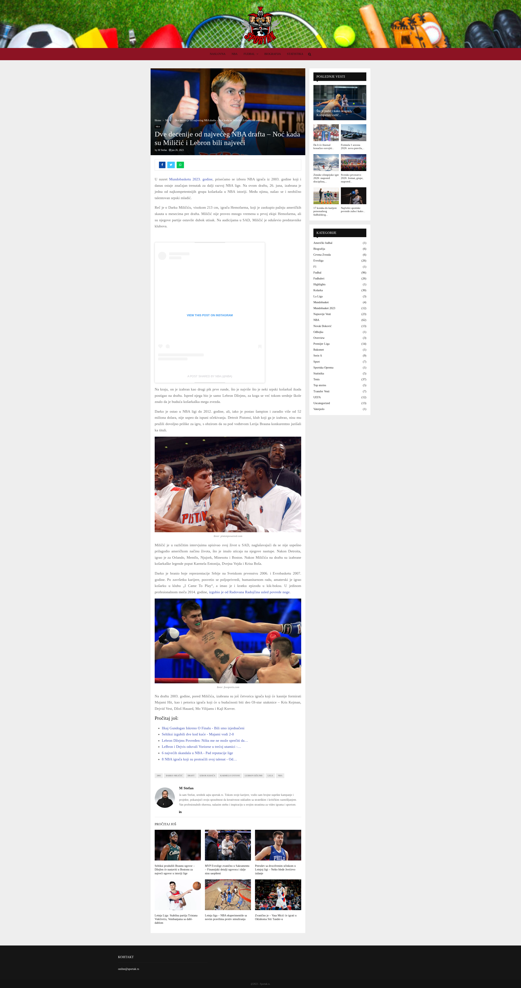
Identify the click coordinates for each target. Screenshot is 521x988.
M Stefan (162, 150)
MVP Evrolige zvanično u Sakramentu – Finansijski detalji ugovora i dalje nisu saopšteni (227, 869)
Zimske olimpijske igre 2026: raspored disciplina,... (326, 178)
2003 (159, 775)
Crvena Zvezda (322, 254)
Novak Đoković (322, 326)
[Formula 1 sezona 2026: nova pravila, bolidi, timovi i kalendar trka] (353, 132)
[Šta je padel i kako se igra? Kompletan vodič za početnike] (339, 102)
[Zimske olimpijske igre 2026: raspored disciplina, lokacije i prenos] (326, 162)
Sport (316, 361)
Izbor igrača (207, 775)
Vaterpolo (318, 409)
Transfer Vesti (321, 391)
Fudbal (249, 54)
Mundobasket (321, 302)
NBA (235, 54)
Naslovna (217, 54)
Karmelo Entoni (230, 775)
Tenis (316, 379)
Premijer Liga (321, 343)
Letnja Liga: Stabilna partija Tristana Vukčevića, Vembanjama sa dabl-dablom (176, 919)
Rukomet (318, 349)
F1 (314, 266)
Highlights (319, 284)
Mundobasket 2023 (324, 308)
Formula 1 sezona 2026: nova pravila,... (352, 146)
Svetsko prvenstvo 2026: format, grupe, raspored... (352, 178)
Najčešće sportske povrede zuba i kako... (353, 209)
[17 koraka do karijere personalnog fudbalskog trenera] (326, 195)
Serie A (317, 355)
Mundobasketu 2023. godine (190, 179)
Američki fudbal (322, 242)
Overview (319, 337)
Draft (191, 775)
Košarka (318, 290)
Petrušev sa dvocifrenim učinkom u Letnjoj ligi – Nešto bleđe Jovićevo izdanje (275, 869)
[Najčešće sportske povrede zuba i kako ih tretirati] (353, 195)
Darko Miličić (174, 775)
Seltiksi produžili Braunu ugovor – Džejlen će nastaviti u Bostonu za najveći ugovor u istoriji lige (175, 869)
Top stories (319, 385)
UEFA (317, 397)
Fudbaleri (318, 278)
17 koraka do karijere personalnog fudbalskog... (325, 211)
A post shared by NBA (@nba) (209, 376)
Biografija (272, 54)
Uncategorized (321, 403)
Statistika (295, 54)
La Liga (318, 296)
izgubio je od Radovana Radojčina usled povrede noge (249, 592)
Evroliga (318, 260)
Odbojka (318, 332)
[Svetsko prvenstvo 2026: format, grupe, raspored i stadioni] (353, 162)
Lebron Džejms (254, 775)
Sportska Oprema (323, 367)
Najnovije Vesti (322, 314)
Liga (270, 775)
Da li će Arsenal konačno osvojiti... (323, 146)
